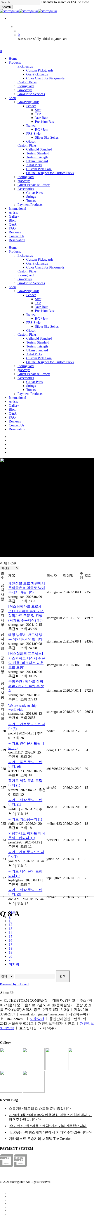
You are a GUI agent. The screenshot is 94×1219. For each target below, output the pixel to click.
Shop (12, 287)
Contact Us (16, 425)
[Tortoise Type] (11, 1068)
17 (10, 944)
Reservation (17, 429)
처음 (12, 912)
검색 (63, 976)
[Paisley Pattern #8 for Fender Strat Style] (56, 1068)
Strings (31, 386)
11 (10, 921)
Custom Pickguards (39, 259)
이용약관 (37, 1019)
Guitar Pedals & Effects (33, 374)
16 (10, 940)
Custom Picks (27, 271)
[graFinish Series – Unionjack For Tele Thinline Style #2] (11, 1091)
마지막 (14, 964)
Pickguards (25, 255)
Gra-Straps (24, 279)
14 (10, 932)
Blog (12, 409)
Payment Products (29, 394)
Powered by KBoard (14, 984)
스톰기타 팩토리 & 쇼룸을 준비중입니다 (40, 1108)
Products (15, 251)
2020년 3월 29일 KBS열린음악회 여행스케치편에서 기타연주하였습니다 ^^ (50, 1117)
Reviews (15, 421)
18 (10, 948)
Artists (13, 401)
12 (10, 925)
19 (10, 952)
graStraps (23, 370)
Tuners (31, 390)
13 (10, 929)
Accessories (25, 378)
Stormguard (25, 275)
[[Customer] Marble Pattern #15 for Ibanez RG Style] (79, 1068)
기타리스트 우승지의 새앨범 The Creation (40, 1138)
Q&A (13, 413)
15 (10, 936)
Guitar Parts (34, 382)
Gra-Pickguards (37, 263)
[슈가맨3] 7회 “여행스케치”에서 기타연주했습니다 (48, 1126)
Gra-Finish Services (31, 283)
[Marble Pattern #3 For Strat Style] (34, 1091)
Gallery (14, 405)
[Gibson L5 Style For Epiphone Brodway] (34, 1068)
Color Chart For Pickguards (45, 267)
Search (6, 7)
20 (10, 956)
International (17, 397)
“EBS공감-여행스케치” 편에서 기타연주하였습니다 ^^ (50, 1132)
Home (13, 247)
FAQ (12, 417)
